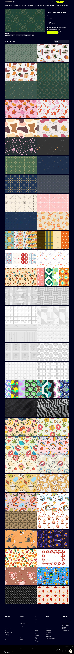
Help (47, 619)
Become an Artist (49, 626)
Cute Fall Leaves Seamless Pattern (12, 284)
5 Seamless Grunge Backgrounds (44, 396)
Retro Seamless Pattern (10, 490)
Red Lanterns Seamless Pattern (44, 602)
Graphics (52, 5)
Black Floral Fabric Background (11, 415)
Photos (56, 5)
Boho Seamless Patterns (10, 60)
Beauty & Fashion (19, 35)
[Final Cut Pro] (39, 632)
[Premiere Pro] (39, 626)
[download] (35, 60)
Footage (31, 5)
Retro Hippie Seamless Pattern (11, 434)
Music (41, 5)
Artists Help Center (49, 621)
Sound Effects (46, 5)
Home (6, 619)
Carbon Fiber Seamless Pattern (11, 602)
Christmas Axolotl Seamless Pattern (12, 583)
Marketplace (7, 621)
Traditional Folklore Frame (43, 565)
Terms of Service (49, 628)
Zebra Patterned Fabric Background (45, 415)
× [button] (72, 646)
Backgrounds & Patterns (10, 35)
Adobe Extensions (8, 626)
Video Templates (8, 5)
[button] (26, 652)
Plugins (59, 5)
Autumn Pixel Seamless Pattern (11, 565)
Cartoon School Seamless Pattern (44, 583)
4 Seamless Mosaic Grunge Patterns (12, 396)
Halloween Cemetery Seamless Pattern (13, 546)
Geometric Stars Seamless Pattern (44, 153)
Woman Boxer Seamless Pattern (44, 527)
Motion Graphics (22, 5)
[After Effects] (39, 623)
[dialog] (37, 649)
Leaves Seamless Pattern (10, 527)
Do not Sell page (11, 651)
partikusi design (51, 15)
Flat (33, 35)
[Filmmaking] (39, 635)
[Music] (37, 643)
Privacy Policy (48, 632)
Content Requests (8, 628)
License (47, 634)
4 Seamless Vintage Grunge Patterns (45, 284)
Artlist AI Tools (65, 5)
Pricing (6, 630)
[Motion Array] (39, 620)
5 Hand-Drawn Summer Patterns (12, 247)
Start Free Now (59, 1)
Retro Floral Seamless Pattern (44, 434)
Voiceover (37, 5)
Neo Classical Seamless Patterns (12, 303)
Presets (15, 5)
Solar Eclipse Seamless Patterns (44, 546)
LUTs (28, 5)
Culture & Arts (28, 35)
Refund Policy (48, 630)
